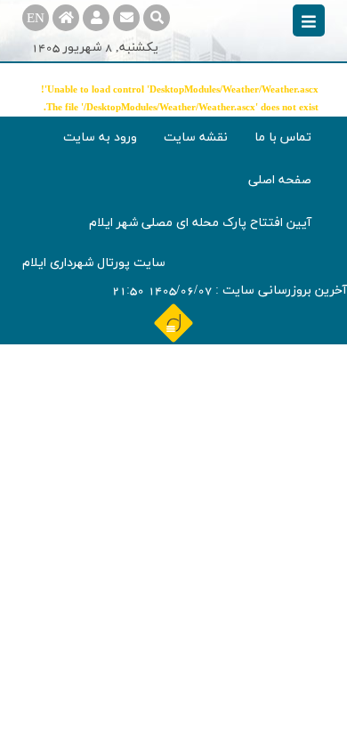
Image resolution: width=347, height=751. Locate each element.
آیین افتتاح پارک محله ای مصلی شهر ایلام (200, 222)
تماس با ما (282, 137)
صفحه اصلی (279, 180)
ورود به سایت (100, 137)
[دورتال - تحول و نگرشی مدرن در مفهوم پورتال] (173, 322)
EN (35, 19)
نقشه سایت (196, 137)
